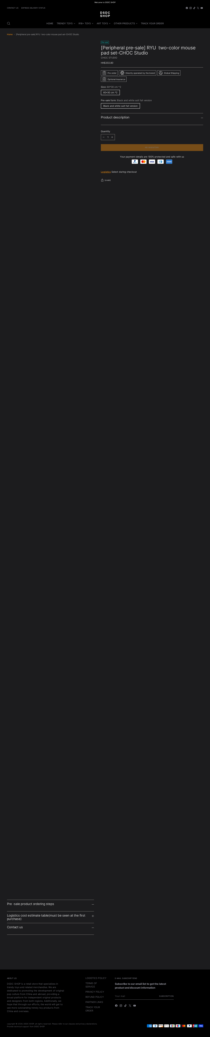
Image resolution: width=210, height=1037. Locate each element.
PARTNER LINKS (94, 1002)
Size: (111, 86)
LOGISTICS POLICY (95, 978)
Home (10, 34)
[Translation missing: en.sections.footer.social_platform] (187, 8)
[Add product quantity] (103, 137)
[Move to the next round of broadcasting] (200, 959)
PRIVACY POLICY (94, 991)
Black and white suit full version (120, 105)
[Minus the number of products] (112, 137)
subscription (166, 996)
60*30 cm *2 (110, 92)
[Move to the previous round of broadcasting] (194, 959)
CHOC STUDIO (109, 57)
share (108, 180)
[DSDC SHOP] (105, 14)
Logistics (106, 171)
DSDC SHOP (29, 1024)
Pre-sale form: (126, 100)
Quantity (105, 131)
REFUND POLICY (94, 996)
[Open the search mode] (8, 23)
